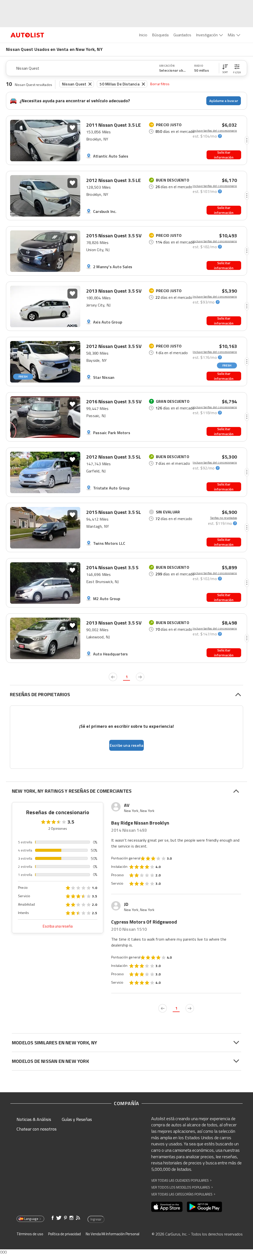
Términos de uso (30, 1234)
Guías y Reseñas (77, 1119)
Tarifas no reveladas (223, 518)
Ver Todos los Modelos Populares (182, 1187)
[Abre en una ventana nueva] (167, 1207)
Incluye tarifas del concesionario (215, 131)
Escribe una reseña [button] (127, 745)
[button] (225, 68)
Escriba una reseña (58, 926)
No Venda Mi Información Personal (112, 1234)
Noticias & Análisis (34, 1119)
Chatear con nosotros (37, 1129)
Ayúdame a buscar (223, 100)
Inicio (143, 35)
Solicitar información (223, 154)
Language (31, 1218)
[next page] (140, 677)
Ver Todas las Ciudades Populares (181, 1180)
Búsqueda (160, 35)
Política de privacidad (64, 1234)
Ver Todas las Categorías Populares (183, 1194)
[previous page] (113, 677)
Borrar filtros (160, 83)
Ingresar (96, 1219)
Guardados (182, 35)
